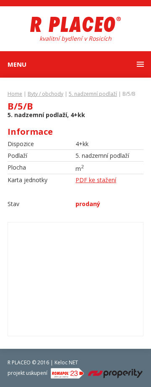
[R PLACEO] (75, 25)
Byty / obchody (45, 93)
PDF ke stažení (96, 180)
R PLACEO (19, 362)
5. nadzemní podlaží (93, 93)
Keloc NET (66, 362)
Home (15, 93)
